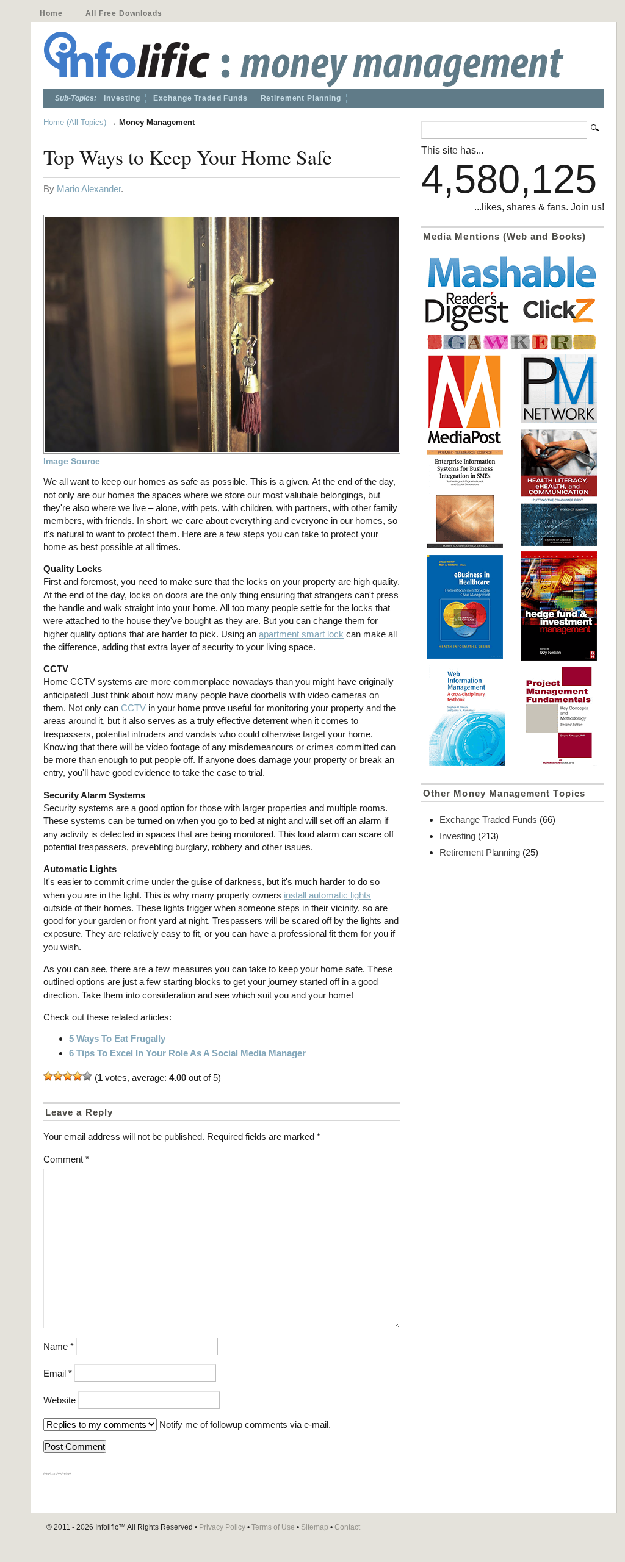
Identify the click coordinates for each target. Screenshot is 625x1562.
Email (57, 1373)
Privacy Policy (222, 1527)
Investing (122, 98)
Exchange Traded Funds (200, 98)
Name (58, 1346)
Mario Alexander (89, 189)
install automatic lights (327, 895)
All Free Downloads (123, 13)
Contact (347, 1527)
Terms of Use (273, 1527)
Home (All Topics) (74, 122)
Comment (66, 1159)
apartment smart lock (301, 634)
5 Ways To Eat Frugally (117, 1038)
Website (59, 1400)
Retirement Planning (301, 98)
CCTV (133, 708)
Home (51, 13)
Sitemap (314, 1527)
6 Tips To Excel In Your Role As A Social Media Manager (187, 1053)
